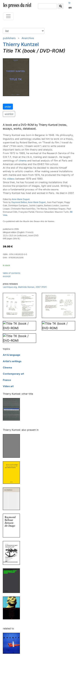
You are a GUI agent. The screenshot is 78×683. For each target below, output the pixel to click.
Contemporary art (13, 373)
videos (11, 178)
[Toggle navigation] (8, 16)
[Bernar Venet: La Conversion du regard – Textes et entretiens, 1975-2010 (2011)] (13, 552)
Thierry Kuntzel (21, 44)
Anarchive (28, 38)
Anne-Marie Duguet (21, 199)
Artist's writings (12, 361)
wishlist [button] (9, 114)
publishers (9, 38)
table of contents (11, 273)
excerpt (7, 276)
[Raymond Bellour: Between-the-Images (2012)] (13, 525)
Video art (8, 386)
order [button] (8, 106)
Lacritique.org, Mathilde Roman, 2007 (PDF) (25, 287)
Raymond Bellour (19, 202)
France (7, 380)
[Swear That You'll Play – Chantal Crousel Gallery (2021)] (13, 498)
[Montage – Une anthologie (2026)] (13, 445)
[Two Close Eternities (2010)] (13, 409)
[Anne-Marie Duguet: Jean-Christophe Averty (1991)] (13, 643)
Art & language (11, 354)
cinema (23, 160)
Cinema (7, 367)
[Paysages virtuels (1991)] (13, 607)
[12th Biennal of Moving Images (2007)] (13, 580)
